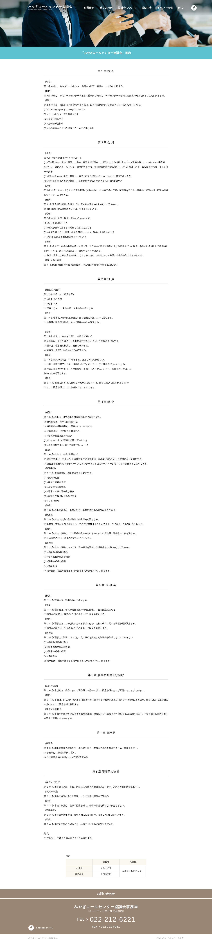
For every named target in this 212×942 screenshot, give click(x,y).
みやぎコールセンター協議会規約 (43, 938)
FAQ (181, 7)
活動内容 (147, 7)
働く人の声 (106, 7)
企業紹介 (89, 7)
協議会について (127, 7)
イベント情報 (165, 7)
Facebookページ (45, 927)
